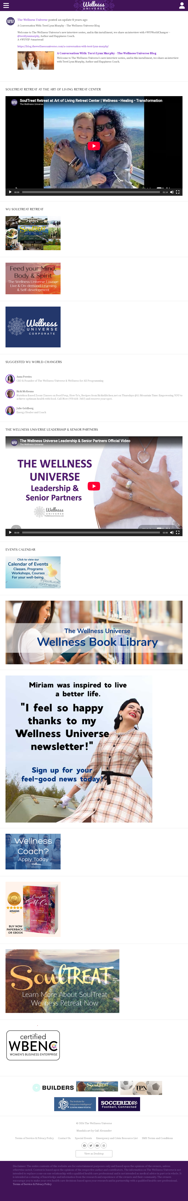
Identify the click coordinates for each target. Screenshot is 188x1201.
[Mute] (172, 192)
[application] (94, 146)
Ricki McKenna (25, 391)
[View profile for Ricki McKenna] (11, 394)
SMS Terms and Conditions (157, 1138)
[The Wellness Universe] (94, 5)
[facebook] (84, 1145)
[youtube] (97, 1145)
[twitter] (91, 1145)
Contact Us (64, 1138)
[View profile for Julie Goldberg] (11, 411)
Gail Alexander (103, 1130)
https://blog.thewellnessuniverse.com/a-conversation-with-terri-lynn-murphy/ (63, 46)
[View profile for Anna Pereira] (11, 379)
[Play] (10, 192)
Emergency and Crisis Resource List (117, 1138)
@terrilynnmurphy (28, 36)
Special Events (83, 1138)
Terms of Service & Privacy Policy (34, 1138)
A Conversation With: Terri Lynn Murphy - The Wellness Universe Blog (106, 53)
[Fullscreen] (178, 192)
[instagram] (104, 1145)
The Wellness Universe (32, 20)
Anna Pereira (24, 376)
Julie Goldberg (25, 408)
